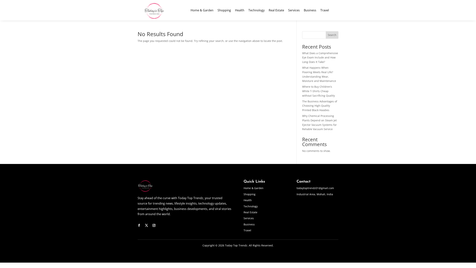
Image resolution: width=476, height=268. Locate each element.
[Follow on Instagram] (154, 225)
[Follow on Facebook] (139, 225)
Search (332, 35)
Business (310, 10)
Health (239, 10)
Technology (256, 10)
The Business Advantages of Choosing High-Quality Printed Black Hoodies (319, 106)
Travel (324, 10)
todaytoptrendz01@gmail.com (315, 188)
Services (294, 10)
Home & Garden (202, 10)
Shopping (224, 10)
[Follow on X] (146, 225)
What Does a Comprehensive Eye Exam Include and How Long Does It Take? (320, 57)
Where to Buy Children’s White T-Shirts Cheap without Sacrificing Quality (318, 91)
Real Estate (276, 10)
